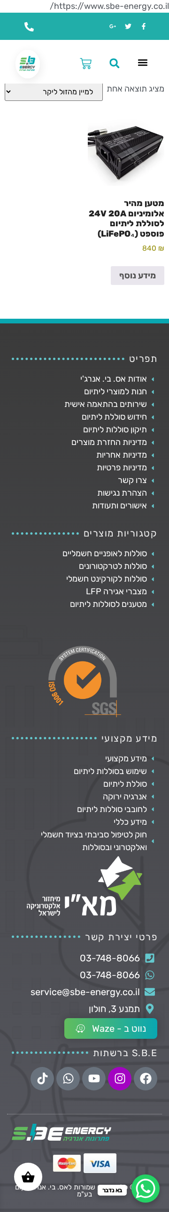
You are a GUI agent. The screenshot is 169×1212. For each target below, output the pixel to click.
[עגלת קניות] (82, 62)
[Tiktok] (42, 1078)
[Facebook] (145, 1078)
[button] (142, 62)
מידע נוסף (137, 275)
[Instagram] (119, 1078)
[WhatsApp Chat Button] (145, 1188)
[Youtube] (94, 1078)
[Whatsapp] (68, 1078)
